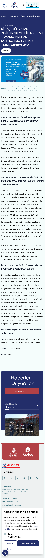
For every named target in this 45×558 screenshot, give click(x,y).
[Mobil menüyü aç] (42, 5)
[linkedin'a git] (18, 478)
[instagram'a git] (4, 478)
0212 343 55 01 (12, 501)
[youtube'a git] (24, 478)
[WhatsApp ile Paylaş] (16, 88)
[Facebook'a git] (30, 478)
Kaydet (10, 543)
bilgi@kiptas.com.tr (14, 505)
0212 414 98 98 (11, 498)
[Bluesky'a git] (37, 478)
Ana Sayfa (6, 16)
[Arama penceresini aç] (23, 5)
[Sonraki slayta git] (37, 405)
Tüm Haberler (20, 391)
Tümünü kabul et (28, 543)
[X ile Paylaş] (22, 88)
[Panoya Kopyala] (34, 88)
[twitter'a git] (11, 478)
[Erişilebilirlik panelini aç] (5, 553)
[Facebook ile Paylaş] (10, 88)
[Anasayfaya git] (4, 5)
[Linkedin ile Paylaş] (28, 88)
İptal (9, 549)
